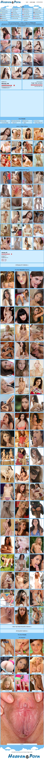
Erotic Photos (37, 14)
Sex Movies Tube (16, 14)
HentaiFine (3, 9)
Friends (22, 6)
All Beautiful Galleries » (22, 631)
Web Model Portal (27, 16)
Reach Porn (4, 16)
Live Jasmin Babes (5, 122)
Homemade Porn (5, 12)
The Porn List (26, 120)
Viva (26, 22)
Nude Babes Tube (38, 18)
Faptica (25, 122)
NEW (27, 2)
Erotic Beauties (15, 9)
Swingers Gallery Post (38, 122)
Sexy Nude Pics (26, 10)
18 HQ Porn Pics (38, 10)
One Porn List (37, 120)
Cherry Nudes (4, 120)
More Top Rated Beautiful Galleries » (22, 626)
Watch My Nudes (5, 20)
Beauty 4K (33, 22)
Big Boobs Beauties (38, 12)
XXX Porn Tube (15, 18)
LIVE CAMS (32, 2)
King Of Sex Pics (5, 10)
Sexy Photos (15, 12)
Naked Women (37, 16)
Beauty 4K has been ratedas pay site (6, 84)
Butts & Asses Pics (16, 16)
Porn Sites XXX (26, 14)
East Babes (4, 14)
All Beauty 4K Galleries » (22, 265)
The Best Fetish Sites (16, 120)
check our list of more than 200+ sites (36, 84)
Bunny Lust (15, 122)
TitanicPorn (25, 20)
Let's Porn (14, 10)
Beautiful (22, 269)
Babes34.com (26, 9)
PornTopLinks (26, 18)
